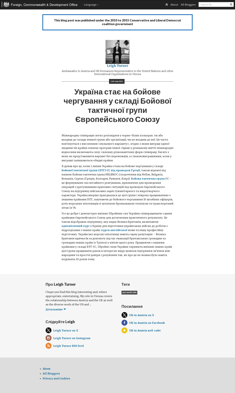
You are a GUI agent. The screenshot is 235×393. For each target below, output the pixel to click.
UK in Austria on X (141, 315)
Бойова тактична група (148, 178)
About (174, 4)
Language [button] (90, 4)
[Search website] (231, 4)
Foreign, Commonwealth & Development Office (44, 4)
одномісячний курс (76, 226)
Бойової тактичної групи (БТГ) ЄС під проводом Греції (101, 170)
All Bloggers (188, 4)
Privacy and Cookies (56, 378)
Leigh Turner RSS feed (68, 345)
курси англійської (114, 230)
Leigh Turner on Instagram (71, 338)
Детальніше (54, 309)
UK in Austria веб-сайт (145, 330)
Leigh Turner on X (65, 330)
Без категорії (129, 292)
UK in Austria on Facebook (147, 322)
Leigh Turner (117, 66)
